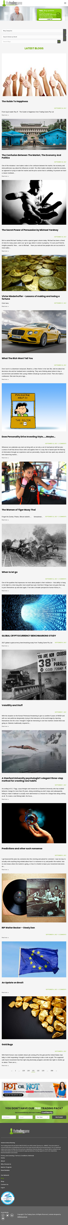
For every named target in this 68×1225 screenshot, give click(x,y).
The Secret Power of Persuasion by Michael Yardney (30, 230)
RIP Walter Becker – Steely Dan (18, 927)
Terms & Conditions (21, 1156)
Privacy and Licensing (7, 1156)
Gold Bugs (7, 1044)
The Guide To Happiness (15, 101)
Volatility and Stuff (12, 705)
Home (3, 1158)
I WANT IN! (49, 19)
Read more (4, 115)
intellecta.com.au (22, 1217)
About (3, 1161)
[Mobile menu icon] (65, 3)
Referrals (31, 1156)
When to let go (10, 572)
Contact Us (4, 1184)
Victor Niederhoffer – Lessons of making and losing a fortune (31, 297)
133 (43, 1071)
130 (28, 1071)
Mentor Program (6, 1167)
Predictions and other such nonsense (22, 848)
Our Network (5, 1175)
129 (23, 1071)
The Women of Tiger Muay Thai (19, 509)
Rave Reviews (5, 1170)
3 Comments (62, 934)
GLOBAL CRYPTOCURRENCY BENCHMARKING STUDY (29, 635)
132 (38, 1071)
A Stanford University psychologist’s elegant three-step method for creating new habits (32, 779)
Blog (2, 1178)
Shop (2, 1181)
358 (52, 1071)
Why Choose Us (6, 1164)
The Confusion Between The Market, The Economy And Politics (31, 156)
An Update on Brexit (12, 982)
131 (33, 1071)
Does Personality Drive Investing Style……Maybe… (28, 436)
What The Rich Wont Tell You (17, 358)
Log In (3, 1187)
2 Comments (62, 443)
